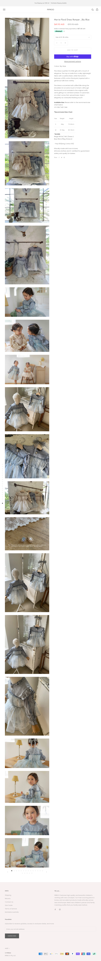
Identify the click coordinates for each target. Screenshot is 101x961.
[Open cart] (97, 9)
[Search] (93, 10)
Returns (7, 898)
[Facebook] (59, 157)
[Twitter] (61, 157)
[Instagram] (60, 909)
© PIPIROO (8, 953)
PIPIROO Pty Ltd (10, 956)
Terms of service (11, 909)
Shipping (8, 895)
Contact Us (9, 902)
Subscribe (12, 936)
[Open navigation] (4, 9)
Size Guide (9, 905)
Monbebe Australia (12, 912)
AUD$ (6, 948)
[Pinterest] (64, 157)
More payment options (72, 61)
